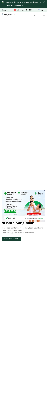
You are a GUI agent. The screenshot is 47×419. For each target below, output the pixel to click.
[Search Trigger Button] (35, 16)
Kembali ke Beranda (11, 239)
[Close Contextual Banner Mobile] (44, 2)
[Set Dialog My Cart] (39, 16)
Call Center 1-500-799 (24, 10)
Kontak (4, 10)
